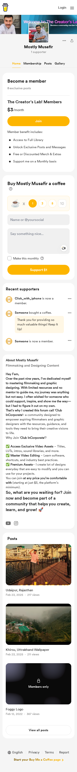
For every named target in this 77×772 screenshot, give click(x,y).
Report (64, 752)
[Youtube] (8, 523)
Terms (49, 752)
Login (62, 7)
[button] (72, 8)
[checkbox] (23, 258)
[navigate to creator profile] (38, 32)
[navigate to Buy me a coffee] (5, 7)
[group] (38, 131)
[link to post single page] (38, 571)
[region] (38, 122)
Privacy (34, 752)
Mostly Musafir (38, 46)
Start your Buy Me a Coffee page (37, 759)
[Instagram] (16, 523)
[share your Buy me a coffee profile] (72, 40)
